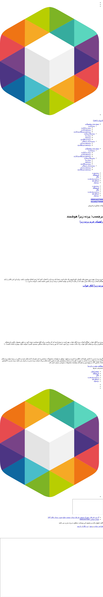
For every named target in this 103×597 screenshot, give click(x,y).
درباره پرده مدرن (93, 179)
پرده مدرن (95, 173)
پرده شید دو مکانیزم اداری (82, 132)
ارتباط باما (95, 180)
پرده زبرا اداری (86, 128)
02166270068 (97, 202)
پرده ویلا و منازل (89, 133)
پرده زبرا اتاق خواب (93, 285)
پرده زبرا (88, 135)
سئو (91, 526)
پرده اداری (91, 126)
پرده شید (88, 137)
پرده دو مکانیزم (86, 139)
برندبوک (96, 182)
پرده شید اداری (86, 130)
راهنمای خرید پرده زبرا (91, 221)
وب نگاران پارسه (82, 526)
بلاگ (97, 177)
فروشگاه (96, 175)
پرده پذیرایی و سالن (88, 141)
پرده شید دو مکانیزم (84, 145)
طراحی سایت (98, 526)
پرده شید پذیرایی (85, 143)
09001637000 (97, 199)
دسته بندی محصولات (92, 124)
